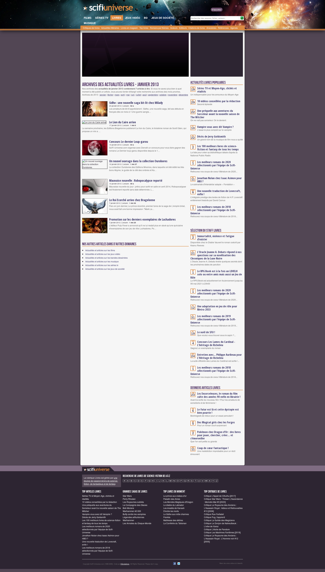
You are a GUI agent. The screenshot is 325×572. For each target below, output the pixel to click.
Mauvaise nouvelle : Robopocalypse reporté (135, 180)
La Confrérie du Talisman (175, 523)
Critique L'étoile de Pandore (217, 529)
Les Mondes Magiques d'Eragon (178, 501)
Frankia (166, 517)
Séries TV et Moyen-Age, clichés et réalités (217, 89)
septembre (153, 94)
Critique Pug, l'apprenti (214, 517)
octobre (162, 94)
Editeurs (183, 27)
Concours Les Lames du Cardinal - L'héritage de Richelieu (216, 343)
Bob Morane (128, 508)
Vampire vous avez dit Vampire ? (215, 127)
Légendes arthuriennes (133, 517)
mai (128, 94)
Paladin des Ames (171, 498)
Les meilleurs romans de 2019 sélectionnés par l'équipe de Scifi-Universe (213, 319)
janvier (103, 94)
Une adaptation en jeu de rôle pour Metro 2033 (217, 307)
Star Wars (127, 495)
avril (123, 94)
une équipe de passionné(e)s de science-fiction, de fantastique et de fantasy (101, 480)
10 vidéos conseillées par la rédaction (218, 101)
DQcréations (125, 564)
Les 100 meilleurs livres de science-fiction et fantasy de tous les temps (218, 147)
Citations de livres (196, 27)
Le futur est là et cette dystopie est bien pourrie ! (218, 411)
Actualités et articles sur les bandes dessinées (106, 257)
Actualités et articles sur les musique (102, 261)
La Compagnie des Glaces (135, 505)
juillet (138, 94)
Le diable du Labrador (173, 505)
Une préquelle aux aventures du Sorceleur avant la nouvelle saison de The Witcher (215, 114)
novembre (172, 94)
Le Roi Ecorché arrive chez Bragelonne (132, 200)
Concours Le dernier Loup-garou (128, 142)
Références (223, 27)
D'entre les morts (171, 511)
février (110, 94)
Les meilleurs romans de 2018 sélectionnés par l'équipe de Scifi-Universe (213, 210)
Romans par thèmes (159, 27)
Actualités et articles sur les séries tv (101, 265)
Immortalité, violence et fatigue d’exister (215, 237)
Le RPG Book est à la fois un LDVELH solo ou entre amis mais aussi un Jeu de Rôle (216, 274)
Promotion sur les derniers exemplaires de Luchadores (142, 219)
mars (117, 94)
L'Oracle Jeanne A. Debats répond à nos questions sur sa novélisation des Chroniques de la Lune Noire (216, 255)
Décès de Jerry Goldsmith (211, 136)
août (145, 94)
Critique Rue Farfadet (214, 514)
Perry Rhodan (129, 498)
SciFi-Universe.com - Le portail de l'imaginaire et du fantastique (108, 8)
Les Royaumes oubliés (133, 501)
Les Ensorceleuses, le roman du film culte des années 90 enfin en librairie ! (218, 395)
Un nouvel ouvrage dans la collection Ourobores (138, 161)
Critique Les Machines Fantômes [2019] (222, 532)
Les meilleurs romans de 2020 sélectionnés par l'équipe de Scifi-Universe (213, 165)
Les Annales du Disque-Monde (137, 523)
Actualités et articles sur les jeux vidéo (102, 254)
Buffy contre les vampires (134, 514)
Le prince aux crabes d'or (175, 495)
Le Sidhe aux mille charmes (176, 514)
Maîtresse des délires (173, 520)
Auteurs (173, 27)
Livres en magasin (129, 27)
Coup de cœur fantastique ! (213, 448)
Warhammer (128, 520)
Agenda (234, 27)
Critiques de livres (91, 27)
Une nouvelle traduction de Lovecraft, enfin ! (219, 192)
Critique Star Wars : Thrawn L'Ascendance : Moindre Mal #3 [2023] (223, 500)
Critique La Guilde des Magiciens (219, 520)
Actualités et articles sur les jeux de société (105, 268)
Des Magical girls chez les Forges (216, 422)
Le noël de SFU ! (206, 332)
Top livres (143, 27)
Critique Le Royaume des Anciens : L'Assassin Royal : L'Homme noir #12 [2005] (221, 538)
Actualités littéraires (110, 27)
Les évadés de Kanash (174, 508)
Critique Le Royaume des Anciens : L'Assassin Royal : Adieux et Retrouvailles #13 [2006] (223, 508)
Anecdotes (211, 27)
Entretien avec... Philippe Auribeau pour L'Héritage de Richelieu (219, 356)
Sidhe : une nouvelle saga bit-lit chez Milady (136, 103)
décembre (183, 94)
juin (133, 94)
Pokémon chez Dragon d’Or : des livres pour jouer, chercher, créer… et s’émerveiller (215, 435)
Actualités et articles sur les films (100, 250)
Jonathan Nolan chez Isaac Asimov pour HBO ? (219, 179)
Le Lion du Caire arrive (122, 122)
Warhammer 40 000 (132, 511)
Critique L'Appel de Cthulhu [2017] (220, 495)
